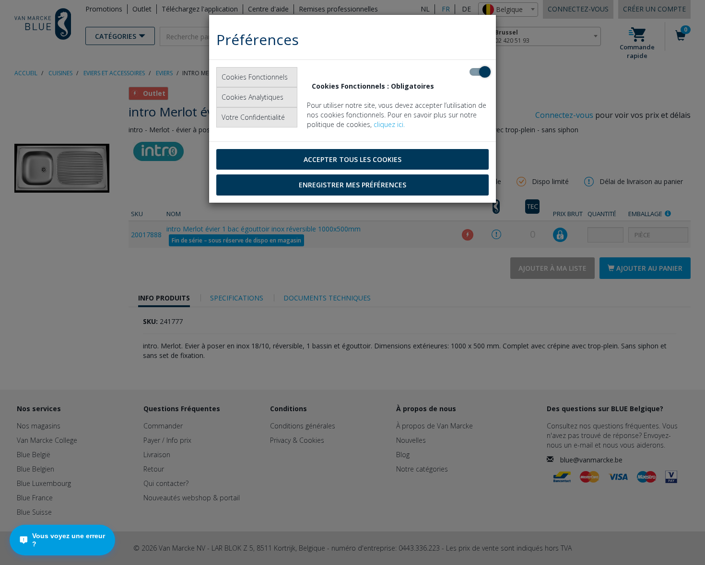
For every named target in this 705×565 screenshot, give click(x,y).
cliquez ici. (389, 124)
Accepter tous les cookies (352, 159)
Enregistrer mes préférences (352, 184)
